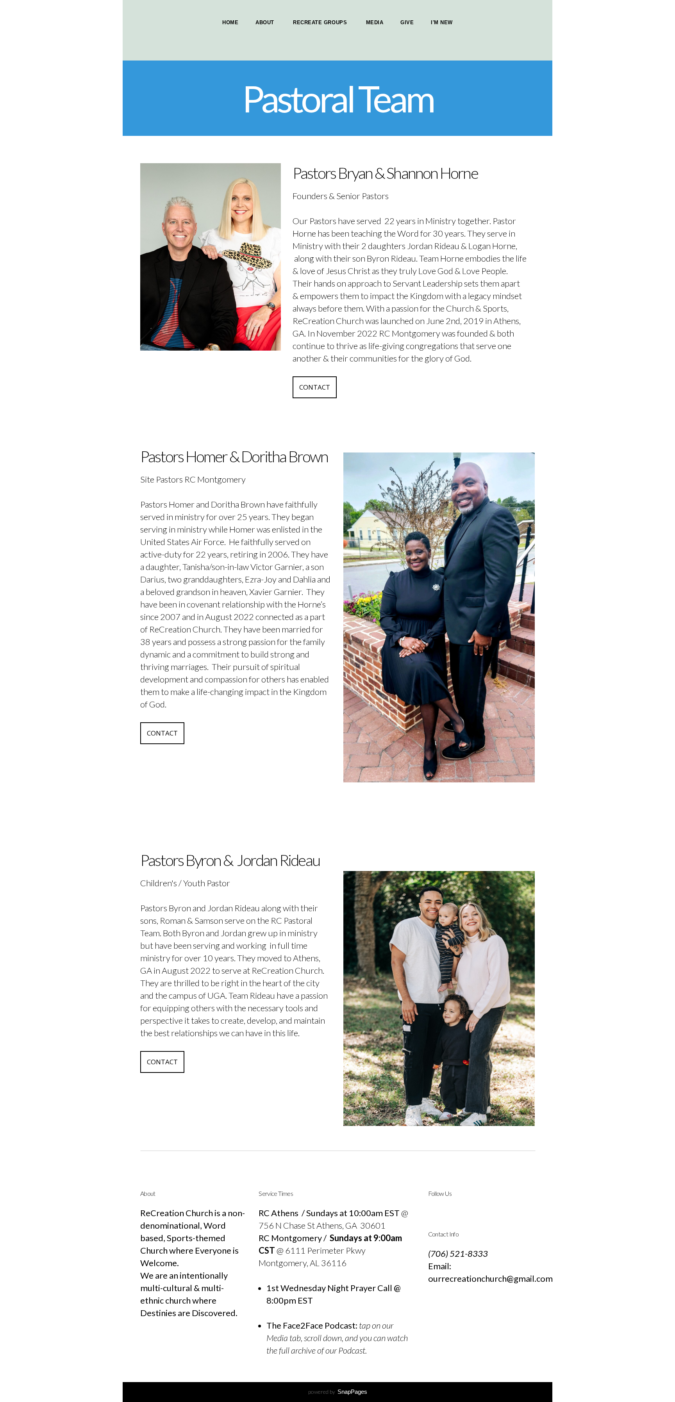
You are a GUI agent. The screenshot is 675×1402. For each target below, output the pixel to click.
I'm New (442, 22)
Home (230, 22)
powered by (337, 1391)
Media (375, 22)
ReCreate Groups (320, 22)
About (265, 22)
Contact (314, 387)
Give (407, 22)
